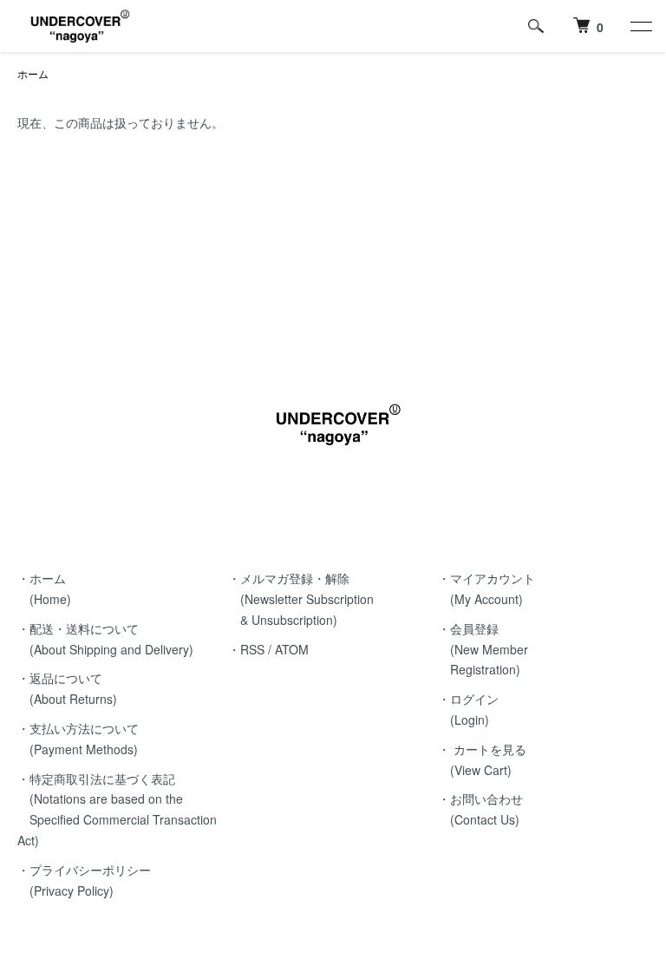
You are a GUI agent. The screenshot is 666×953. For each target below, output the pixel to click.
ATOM (292, 649)
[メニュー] (640, 26)
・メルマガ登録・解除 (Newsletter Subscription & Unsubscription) (301, 598)
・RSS (246, 649)
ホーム (33, 73)
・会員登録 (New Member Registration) (483, 649)
